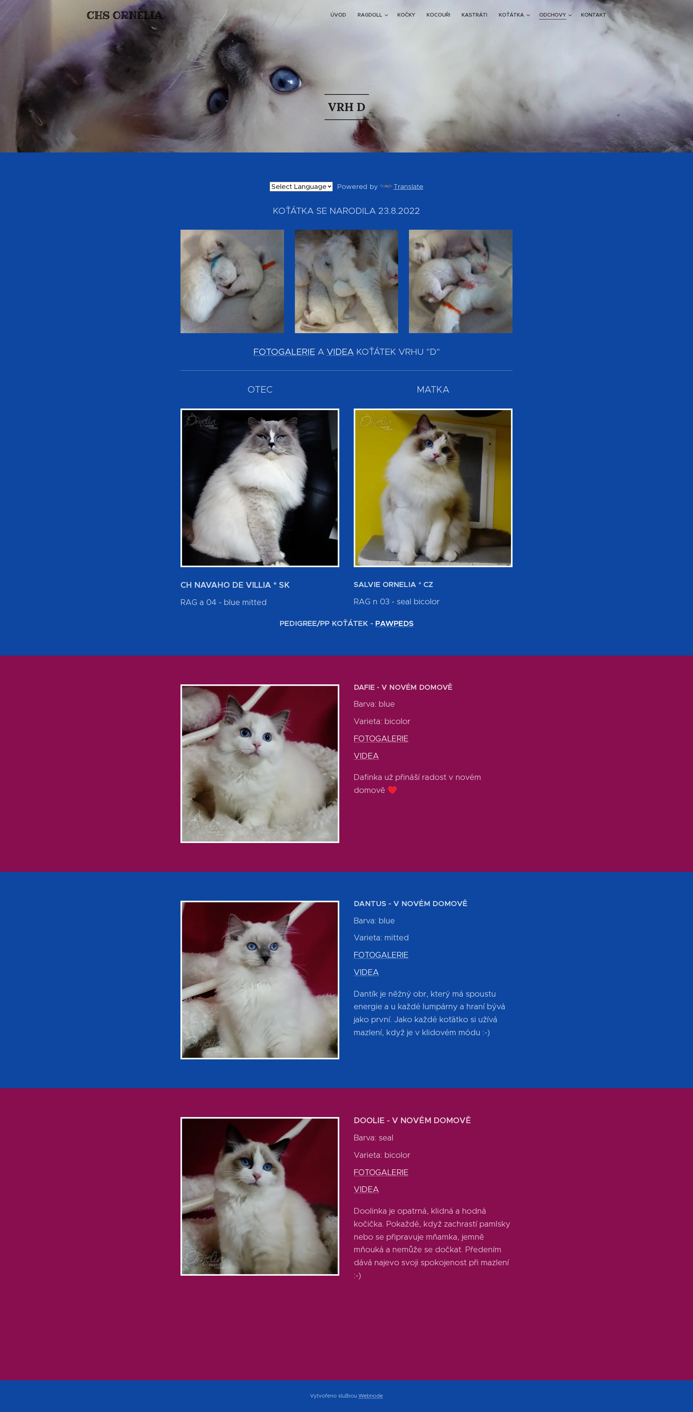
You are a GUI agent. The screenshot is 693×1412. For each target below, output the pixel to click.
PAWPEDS (394, 623)
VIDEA (340, 351)
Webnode (370, 1396)
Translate (408, 186)
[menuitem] (340, 15)
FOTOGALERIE (284, 351)
